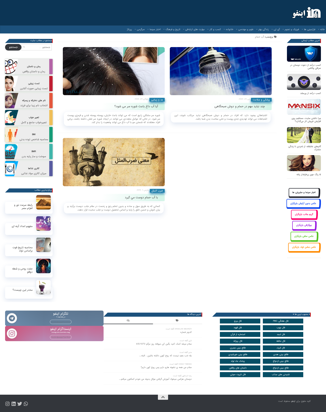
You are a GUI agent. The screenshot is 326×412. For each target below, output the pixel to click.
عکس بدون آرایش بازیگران (303, 203)
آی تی (277, 29)
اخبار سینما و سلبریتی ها (303, 192)
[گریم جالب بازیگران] (304, 218)
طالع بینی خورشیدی (237, 354)
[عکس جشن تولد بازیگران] (304, 251)
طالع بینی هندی (280, 354)
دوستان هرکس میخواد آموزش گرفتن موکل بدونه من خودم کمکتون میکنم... (155, 379)
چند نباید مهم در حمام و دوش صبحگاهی (239, 106)
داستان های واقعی (238, 368)
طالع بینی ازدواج (281, 361)
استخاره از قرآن (238, 334)
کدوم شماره (186, 332)
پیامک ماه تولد (238, 361)
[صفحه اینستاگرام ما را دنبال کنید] (7, 403)
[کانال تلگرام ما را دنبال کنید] (25, 403)
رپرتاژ (129, 29)
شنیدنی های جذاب (281, 374)
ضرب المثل (157, 191)
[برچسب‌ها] (177, 321)
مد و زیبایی (157, 100)
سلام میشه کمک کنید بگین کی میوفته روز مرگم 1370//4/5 (164, 344)
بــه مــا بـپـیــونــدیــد (60, 321)
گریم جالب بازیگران (304, 214)
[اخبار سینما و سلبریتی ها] (304, 196)
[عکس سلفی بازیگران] (304, 240)
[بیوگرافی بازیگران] (304, 229)
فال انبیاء (281, 348)
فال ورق (238, 321)
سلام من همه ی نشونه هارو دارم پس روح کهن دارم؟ (166, 367)
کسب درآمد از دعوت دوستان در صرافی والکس (305, 66)
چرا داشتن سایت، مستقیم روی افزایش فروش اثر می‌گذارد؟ (306, 120)
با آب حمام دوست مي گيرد (141, 197)
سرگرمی (141, 29)
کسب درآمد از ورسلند (310, 93)
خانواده (229, 29)
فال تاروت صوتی (238, 374)
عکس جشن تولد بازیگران (304, 247)
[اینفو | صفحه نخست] (306, 13)
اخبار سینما (155, 29)
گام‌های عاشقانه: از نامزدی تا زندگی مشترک (304, 148)
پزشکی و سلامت (261, 100)
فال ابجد (281, 334)
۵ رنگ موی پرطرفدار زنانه (308, 174)
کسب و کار (215, 29)
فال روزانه (237, 341)
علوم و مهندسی (245, 29)
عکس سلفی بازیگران (304, 236)
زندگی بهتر (263, 29)
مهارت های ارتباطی (195, 29)
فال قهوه (238, 327)
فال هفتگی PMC (280, 321)
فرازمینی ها (309, 29)
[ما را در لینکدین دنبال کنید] (13, 403)
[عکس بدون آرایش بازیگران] (303, 207)
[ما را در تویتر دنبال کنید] (19, 403)
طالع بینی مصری (238, 348)
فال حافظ (280, 341)
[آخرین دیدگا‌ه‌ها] (128, 321)
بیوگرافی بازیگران (304, 225)
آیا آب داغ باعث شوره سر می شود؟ (136, 106)
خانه (322, 29)
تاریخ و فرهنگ (173, 29)
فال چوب (281, 327)
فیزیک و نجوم (292, 29)
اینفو (293, 401)
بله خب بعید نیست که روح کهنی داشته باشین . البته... (165, 355)
